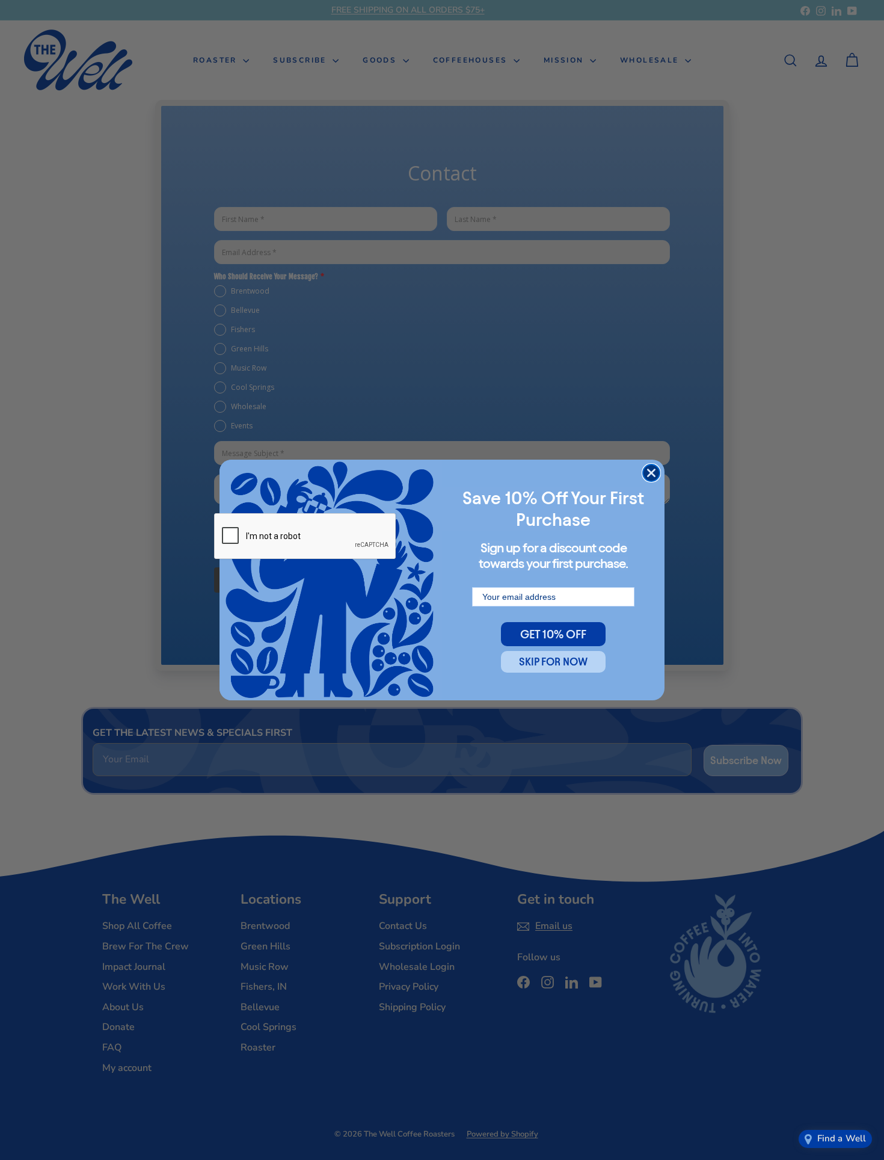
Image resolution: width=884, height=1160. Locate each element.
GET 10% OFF (553, 634)
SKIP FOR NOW (553, 661)
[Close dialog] (651, 472)
